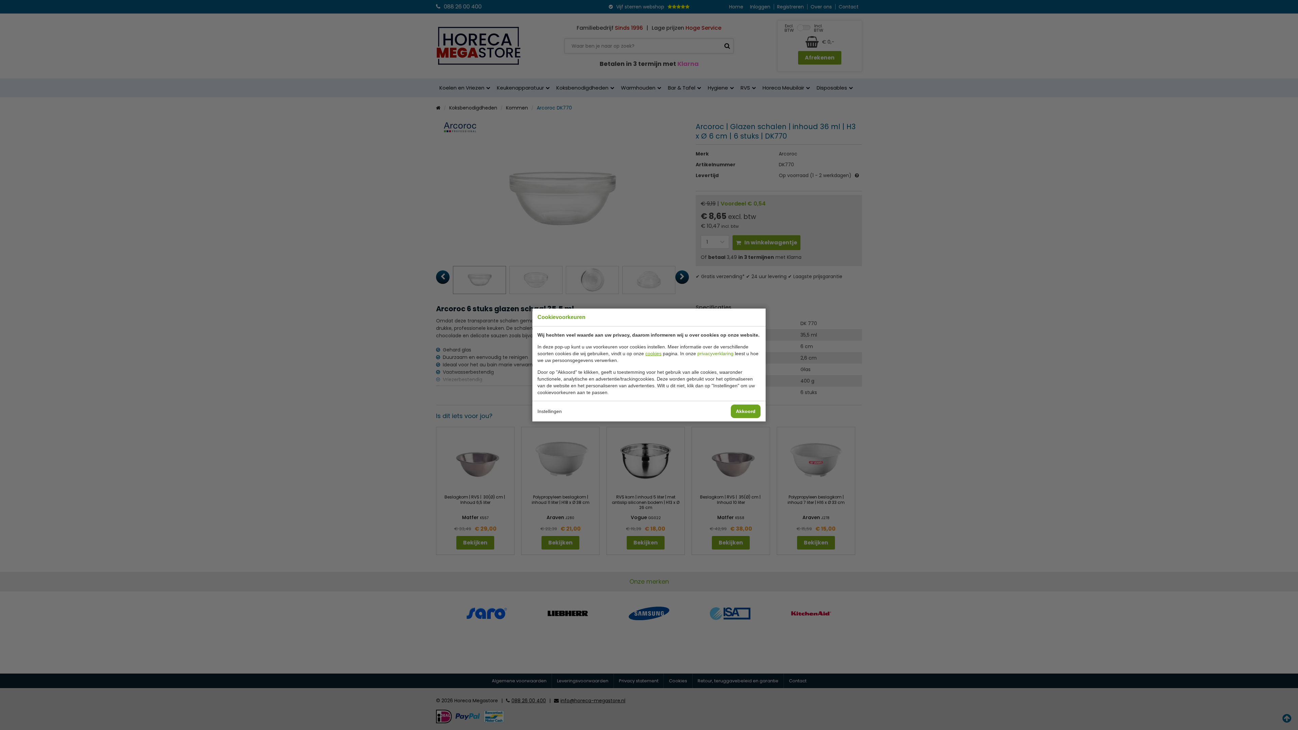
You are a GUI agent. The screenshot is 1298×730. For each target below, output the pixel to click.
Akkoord (745, 411)
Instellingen (549, 411)
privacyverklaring (715, 353)
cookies (653, 353)
